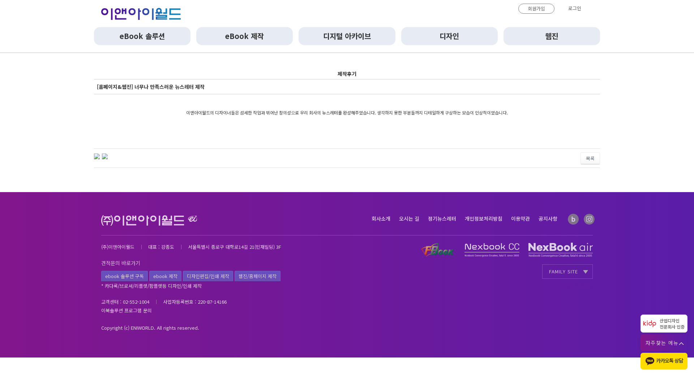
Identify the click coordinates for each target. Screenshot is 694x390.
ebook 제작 (165, 276)
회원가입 (536, 8)
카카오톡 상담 (669, 360)
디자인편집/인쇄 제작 (208, 276)
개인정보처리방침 (483, 218)
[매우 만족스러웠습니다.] (97, 155)
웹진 (551, 36)
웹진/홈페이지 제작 (258, 276)
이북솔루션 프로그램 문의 (126, 310)
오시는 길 (409, 218)
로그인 (574, 8)
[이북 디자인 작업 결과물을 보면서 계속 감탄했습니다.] (105, 155)
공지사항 (548, 218)
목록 (590, 158)
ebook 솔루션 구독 (124, 276)
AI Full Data (579, 285)
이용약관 (520, 218)
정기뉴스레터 (442, 218)
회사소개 (381, 218)
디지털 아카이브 (347, 36)
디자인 (449, 36)
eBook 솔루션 (142, 36)
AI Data (553, 285)
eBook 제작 (244, 36)
